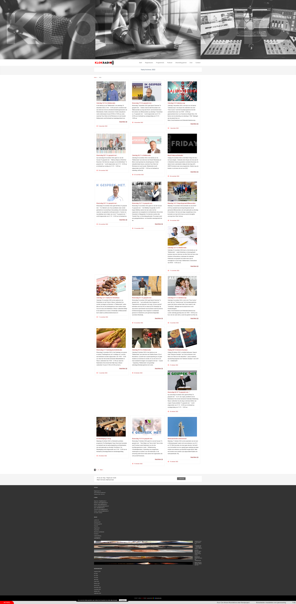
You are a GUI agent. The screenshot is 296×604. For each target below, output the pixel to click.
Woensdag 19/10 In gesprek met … (142, 438)
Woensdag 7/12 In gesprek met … (142, 103)
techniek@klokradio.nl (103, 509)
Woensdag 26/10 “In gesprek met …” (179, 392)
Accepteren (122, 600)
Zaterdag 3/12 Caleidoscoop (176, 103)
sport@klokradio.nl (101, 507)
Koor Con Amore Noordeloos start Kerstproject (138, 602)
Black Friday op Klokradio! (175, 155)
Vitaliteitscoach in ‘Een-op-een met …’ (198, 542)
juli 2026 (96, 573)
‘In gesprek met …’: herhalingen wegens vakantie (198, 547)
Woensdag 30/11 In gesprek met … (107, 155)
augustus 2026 (97, 571)
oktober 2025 (97, 591)
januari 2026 (96, 585)
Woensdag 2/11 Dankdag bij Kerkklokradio (109, 350)
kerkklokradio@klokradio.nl (103, 506)
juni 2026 (96, 575)
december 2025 (97, 587)
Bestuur (95, 504)
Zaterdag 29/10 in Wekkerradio (141, 350)
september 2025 (97, 593)
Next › (101, 469)
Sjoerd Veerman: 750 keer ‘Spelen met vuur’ (198, 563)
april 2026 (96, 579)
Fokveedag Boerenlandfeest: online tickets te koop (215, 602)
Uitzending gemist (98, 524)
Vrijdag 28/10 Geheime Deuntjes (178, 350)
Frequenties (96, 529)
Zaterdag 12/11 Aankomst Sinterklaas (107, 298)
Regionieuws (97, 528)
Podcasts (96, 526)
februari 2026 (97, 583)
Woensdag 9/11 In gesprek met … (142, 298)
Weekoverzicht (97, 522)
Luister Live (96, 520)
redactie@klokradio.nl (103, 502)
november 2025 (97, 589)
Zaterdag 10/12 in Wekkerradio (105, 103)
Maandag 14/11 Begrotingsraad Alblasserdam (181, 203)
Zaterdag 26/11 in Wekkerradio (141, 155)
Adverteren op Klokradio (99, 531)
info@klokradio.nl (102, 501)
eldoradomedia (158, 598)
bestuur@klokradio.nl (102, 504)
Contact (100, 512)
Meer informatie (114, 600)
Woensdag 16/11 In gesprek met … (142, 203)
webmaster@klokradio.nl (103, 511)
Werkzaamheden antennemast (177, 438)
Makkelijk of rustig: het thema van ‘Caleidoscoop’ (198, 558)
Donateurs (96, 533)
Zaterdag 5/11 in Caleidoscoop (177, 298)
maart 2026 (96, 581)
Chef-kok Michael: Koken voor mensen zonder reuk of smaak (198, 552)
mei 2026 (96, 577)
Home (95, 77)
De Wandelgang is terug (103, 438)
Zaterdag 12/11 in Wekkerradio (177, 247)
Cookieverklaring (97, 535)
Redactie (96, 502)
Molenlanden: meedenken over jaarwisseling (176, 602)
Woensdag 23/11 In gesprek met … (107, 203)
